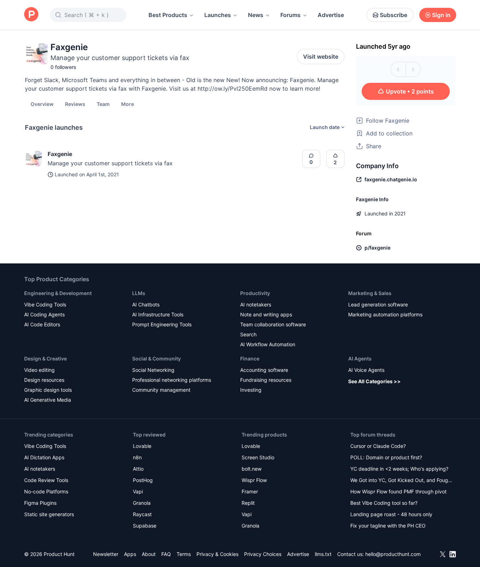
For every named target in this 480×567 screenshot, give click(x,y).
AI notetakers (255, 304)
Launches (217, 14)
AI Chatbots (146, 304)
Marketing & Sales (370, 293)
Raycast (142, 514)
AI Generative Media (47, 400)
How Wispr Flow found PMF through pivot (398, 491)
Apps (130, 554)
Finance (249, 358)
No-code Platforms (46, 491)
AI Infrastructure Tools (157, 314)
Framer (250, 491)
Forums (290, 14)
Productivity (255, 293)
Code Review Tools (46, 480)
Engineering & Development (58, 293)
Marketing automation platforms (385, 314)
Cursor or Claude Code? (378, 446)
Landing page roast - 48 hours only (391, 514)
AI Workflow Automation (267, 344)
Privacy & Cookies (217, 554)
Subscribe (393, 14)
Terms (184, 554)
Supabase (144, 526)
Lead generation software (378, 304)
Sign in (441, 14)
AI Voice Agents (366, 370)
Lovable (142, 446)
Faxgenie (60, 153)
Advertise (331, 14)
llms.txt (323, 554)
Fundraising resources (265, 380)
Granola (142, 503)
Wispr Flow (254, 480)
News (255, 14)
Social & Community (156, 358)
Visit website (320, 56)
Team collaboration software (273, 324)
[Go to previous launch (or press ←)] (398, 69)
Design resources (44, 380)
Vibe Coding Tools (45, 304)
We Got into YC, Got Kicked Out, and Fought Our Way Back (401, 481)
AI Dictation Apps (44, 457)
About (149, 554)
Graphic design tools (48, 390)
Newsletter (105, 554)
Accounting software (264, 370)
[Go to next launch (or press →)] (413, 69)
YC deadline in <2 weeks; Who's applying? (399, 469)
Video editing (39, 370)
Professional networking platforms (171, 380)
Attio (138, 469)
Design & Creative (45, 358)
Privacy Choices (262, 554)
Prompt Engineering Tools (162, 324)
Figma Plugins (40, 503)
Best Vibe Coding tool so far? (383, 503)
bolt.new (251, 469)
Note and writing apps (266, 314)
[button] (127, 103)
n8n (137, 457)
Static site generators (49, 514)
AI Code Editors (42, 324)
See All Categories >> (374, 381)
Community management (161, 390)
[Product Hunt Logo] (31, 14)
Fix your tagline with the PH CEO (388, 526)
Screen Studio (258, 457)
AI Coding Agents (44, 314)
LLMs (138, 293)
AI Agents (360, 358)
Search (248, 334)
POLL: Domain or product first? (386, 457)
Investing (250, 390)
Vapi (138, 491)
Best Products (168, 14)
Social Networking (153, 370)
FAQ (166, 554)
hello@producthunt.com (393, 554)
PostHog (143, 480)
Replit (248, 503)
